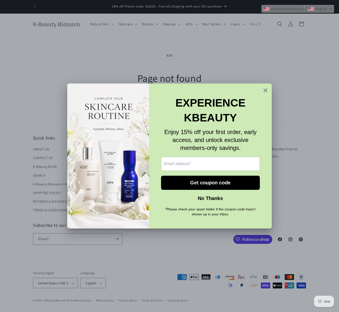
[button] (297, 9)
